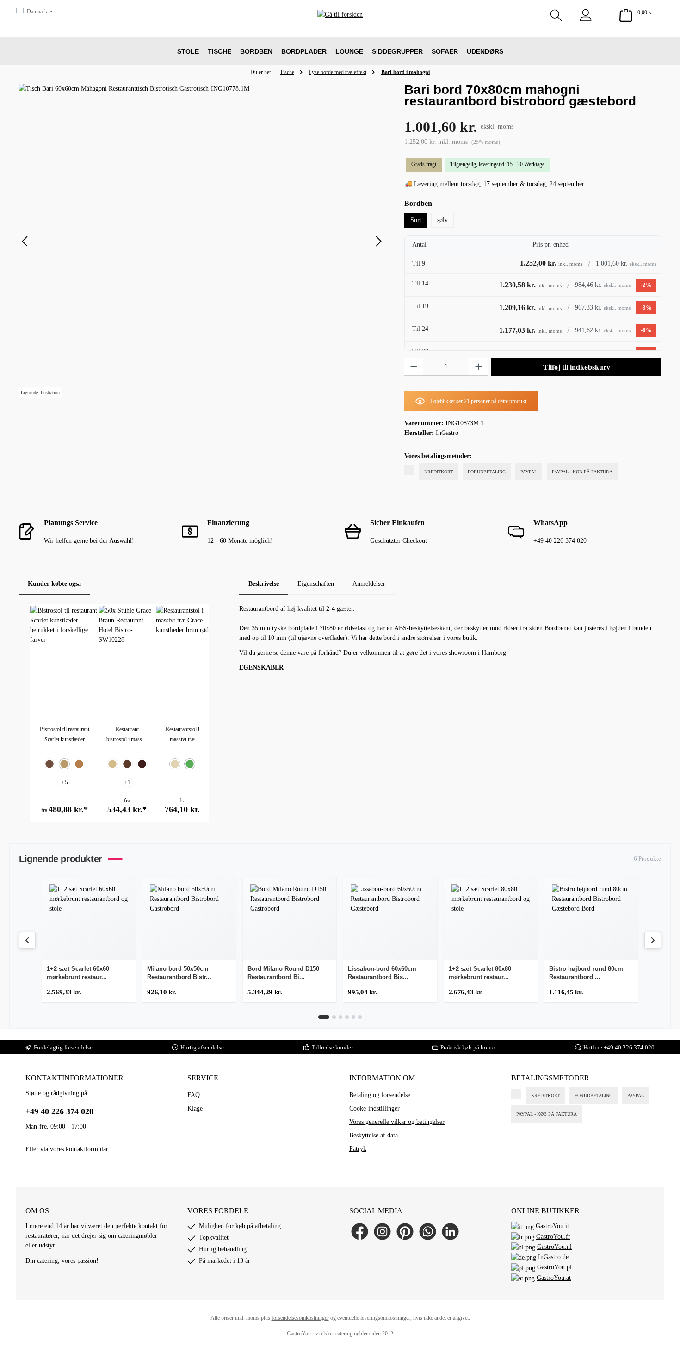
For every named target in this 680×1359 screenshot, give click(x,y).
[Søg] (556, 13)
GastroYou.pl (554, 1267)
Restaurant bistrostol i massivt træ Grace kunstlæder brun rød (127, 735)
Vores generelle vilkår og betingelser (397, 1121)
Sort (415, 220)
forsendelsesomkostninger (300, 1318)
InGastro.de (553, 1257)
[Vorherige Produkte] (27, 940)
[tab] (263, 584)
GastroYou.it (552, 1225)
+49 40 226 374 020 (59, 1111)
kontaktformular (87, 1149)
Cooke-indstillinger (374, 1108)
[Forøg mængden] (478, 367)
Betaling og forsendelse (379, 1095)
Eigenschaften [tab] (315, 583)
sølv (442, 220)
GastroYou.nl (554, 1246)
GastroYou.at (554, 1277)
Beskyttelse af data (373, 1135)
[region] (202, 241)
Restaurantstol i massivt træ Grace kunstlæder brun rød (182, 735)
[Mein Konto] (585, 13)
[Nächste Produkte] (652, 940)
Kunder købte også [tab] (54, 583)
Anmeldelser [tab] (368, 583)
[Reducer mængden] (413, 367)
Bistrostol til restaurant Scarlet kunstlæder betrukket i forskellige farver (64, 735)
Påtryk (357, 1148)
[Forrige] (25, 241)
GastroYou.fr (553, 1236)
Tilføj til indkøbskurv (576, 367)
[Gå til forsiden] (340, 28)
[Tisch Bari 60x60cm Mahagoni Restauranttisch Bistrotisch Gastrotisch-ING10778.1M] (202, 241)
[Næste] (378, 241)
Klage (195, 1108)
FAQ (193, 1095)
